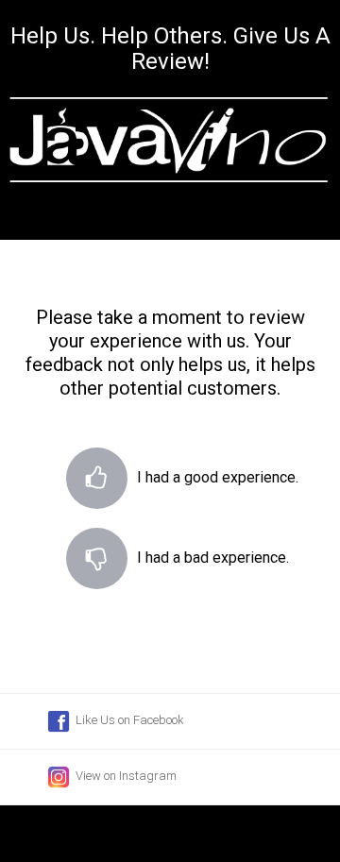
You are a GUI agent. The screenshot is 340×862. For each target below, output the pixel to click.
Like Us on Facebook (128, 720)
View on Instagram (125, 776)
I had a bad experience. (97, 565)
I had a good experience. (97, 485)
